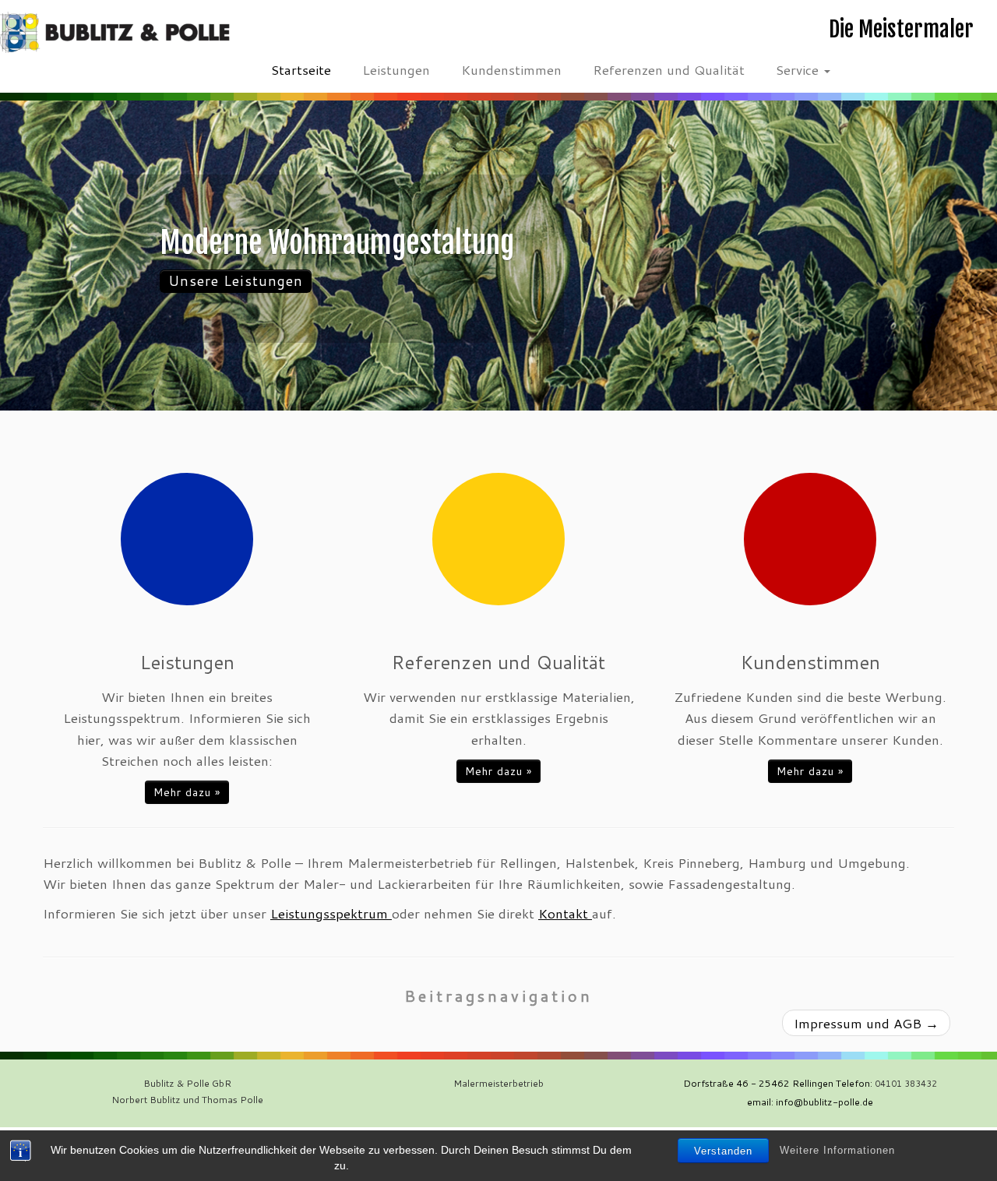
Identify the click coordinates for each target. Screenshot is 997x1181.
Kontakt (565, 913)
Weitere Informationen (837, 1150)
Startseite (301, 69)
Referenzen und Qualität (669, 69)
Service (799, 69)
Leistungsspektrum (331, 913)
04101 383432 (906, 1083)
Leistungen (396, 69)
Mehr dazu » (186, 792)
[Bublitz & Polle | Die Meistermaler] (115, 32)
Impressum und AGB (866, 1023)
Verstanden (723, 1151)
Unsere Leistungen (235, 281)
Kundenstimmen (511, 69)
